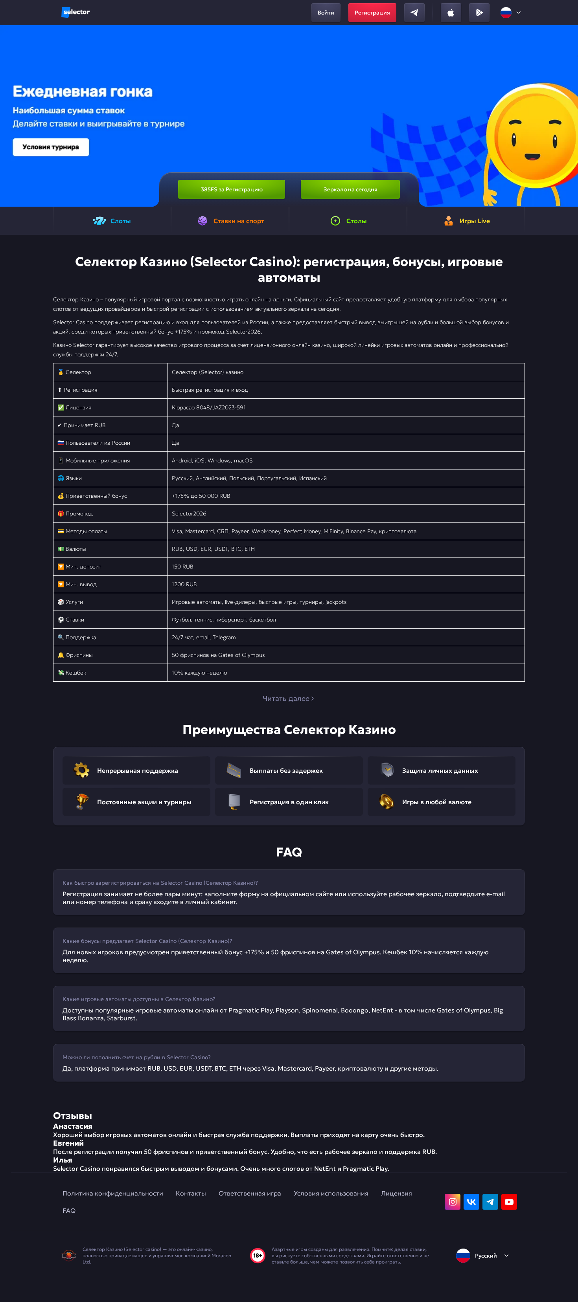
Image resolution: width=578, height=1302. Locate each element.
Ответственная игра (250, 1193)
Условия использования (331, 1193)
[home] (75, 12)
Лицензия (396, 1193)
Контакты (191, 1193)
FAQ (69, 1210)
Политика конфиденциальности (113, 1193)
